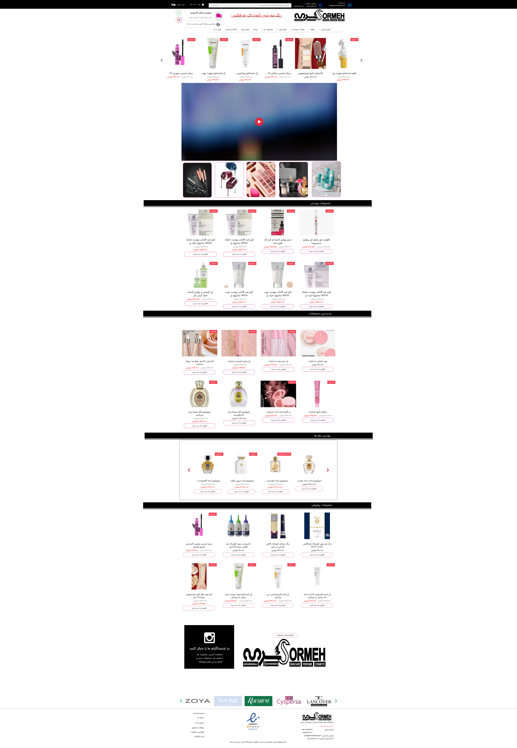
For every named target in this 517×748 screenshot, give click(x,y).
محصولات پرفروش (322, 505)
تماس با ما (217, 29)
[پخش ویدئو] (259, 122)
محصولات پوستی (320, 203)
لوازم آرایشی (325, 29)
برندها (255, 29)
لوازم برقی (282, 29)
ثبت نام (193, 4)
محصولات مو (268, 29)
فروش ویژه (245, 29)
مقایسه (216, 448)
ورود (199, 4)
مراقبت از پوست (298, 29)
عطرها (313, 29)
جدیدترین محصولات (320, 314)
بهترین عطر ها (322, 436)
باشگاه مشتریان (231, 29)
